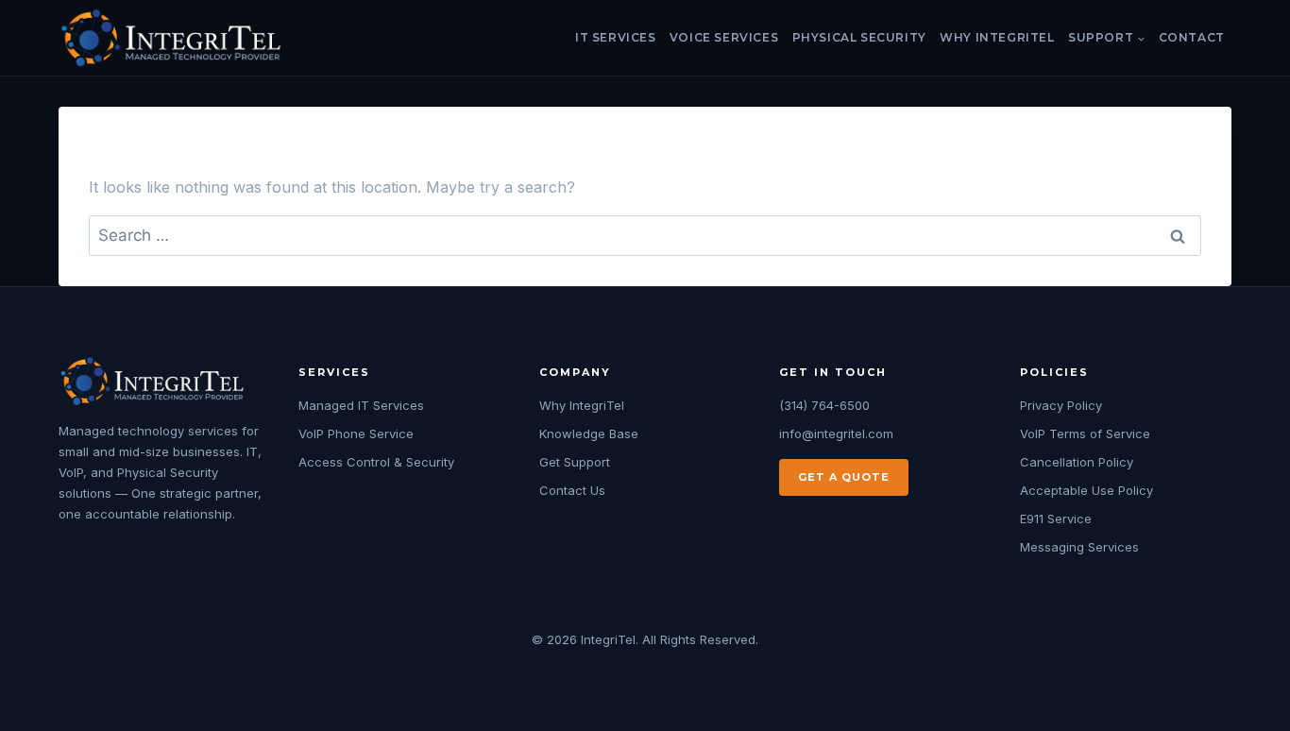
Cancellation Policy (1076, 461)
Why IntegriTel (997, 37)
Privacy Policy (1061, 405)
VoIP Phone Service (356, 433)
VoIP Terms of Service (1085, 433)
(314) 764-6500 (824, 405)
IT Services (615, 37)
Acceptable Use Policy (1086, 490)
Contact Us (572, 490)
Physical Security (859, 37)
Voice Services (724, 37)
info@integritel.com (836, 433)
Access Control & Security (376, 461)
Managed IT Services (361, 405)
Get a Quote (844, 477)
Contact (1192, 37)
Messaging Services (1079, 546)
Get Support (574, 461)
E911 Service (1056, 518)
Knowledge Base (588, 433)
